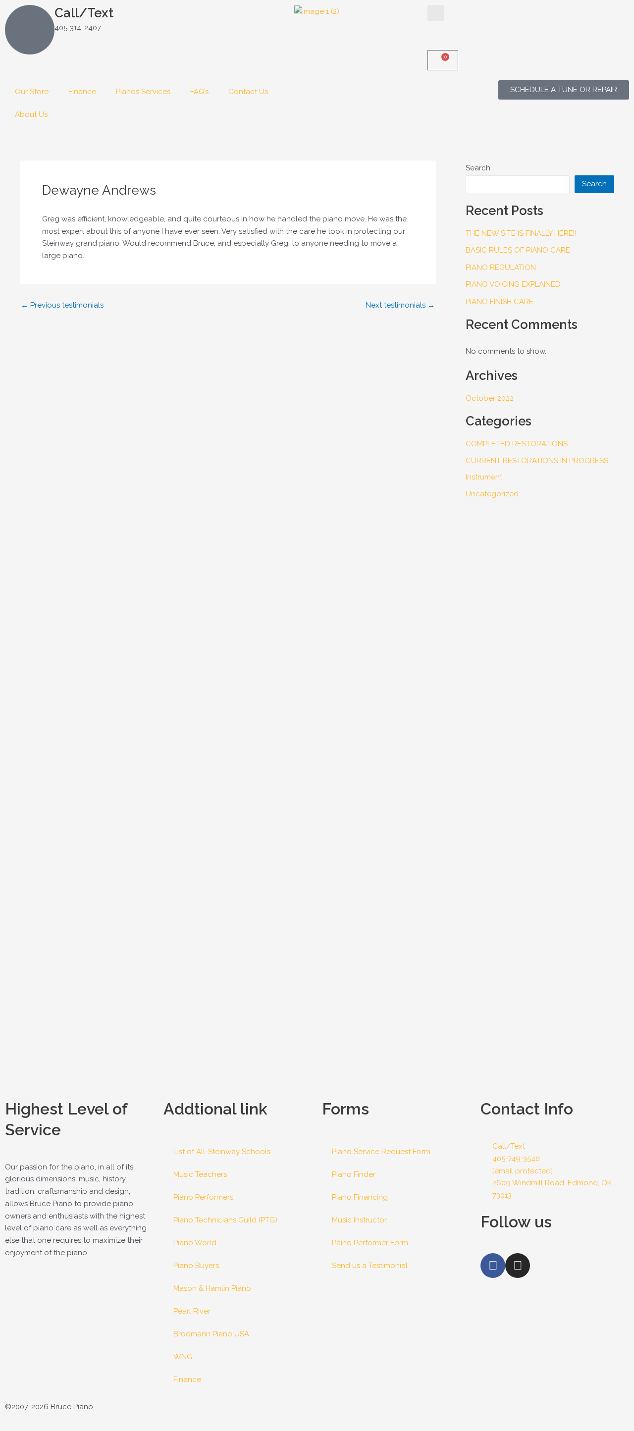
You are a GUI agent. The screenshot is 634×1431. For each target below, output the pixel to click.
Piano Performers (203, 1197)
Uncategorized (492, 493)
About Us (31, 114)
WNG (182, 1356)
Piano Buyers (196, 1265)
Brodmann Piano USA (211, 1333)
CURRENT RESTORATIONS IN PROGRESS (537, 460)
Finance (82, 91)
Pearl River (192, 1311)
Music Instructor (359, 1220)
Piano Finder (353, 1174)
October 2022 (490, 398)
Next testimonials (400, 305)
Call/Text (83, 12)
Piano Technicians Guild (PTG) (225, 1220)
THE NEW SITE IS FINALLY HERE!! (521, 233)
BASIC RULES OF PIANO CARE (518, 250)
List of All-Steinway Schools (221, 1151)
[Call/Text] (29, 29)
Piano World (194, 1242)
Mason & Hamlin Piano (212, 1288)
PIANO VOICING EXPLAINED (513, 284)
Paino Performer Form (370, 1242)
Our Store (32, 91)
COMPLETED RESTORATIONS (517, 443)
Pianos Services (143, 91)
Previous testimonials (62, 305)
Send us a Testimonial (370, 1265)
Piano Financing (360, 1197)
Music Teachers (200, 1174)
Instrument (484, 477)
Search (478, 167)
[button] (435, 13)
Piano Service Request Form (381, 1151)
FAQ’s (199, 91)
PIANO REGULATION (501, 267)
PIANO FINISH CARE (499, 301)
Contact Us (248, 91)
